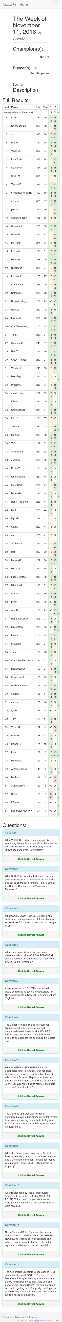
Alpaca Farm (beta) (15, 4)
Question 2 (11, 869)
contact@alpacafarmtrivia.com (44, 1320)
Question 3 (11, 908)
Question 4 (11, 945)
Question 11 (12, 1225)
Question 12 (12, 1264)
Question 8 (11, 1106)
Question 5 (11, 981)
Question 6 (11, 1017)
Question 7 (11, 1060)
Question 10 (12, 1185)
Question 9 (11, 1146)
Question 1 (11, 832)
